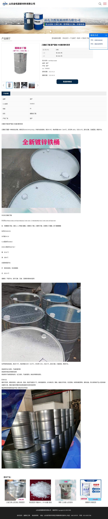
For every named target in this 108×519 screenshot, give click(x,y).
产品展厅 (73, 38)
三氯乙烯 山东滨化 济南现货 (15, 502)
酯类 (78, 38)
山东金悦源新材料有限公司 (43, 510)
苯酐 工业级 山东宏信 (66, 502)
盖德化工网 (27, 515)
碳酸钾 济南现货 (90, 502)
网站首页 (65, 38)
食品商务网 (35, 515)
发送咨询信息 (67, 81)
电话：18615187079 (72, 515)
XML (69, 510)
